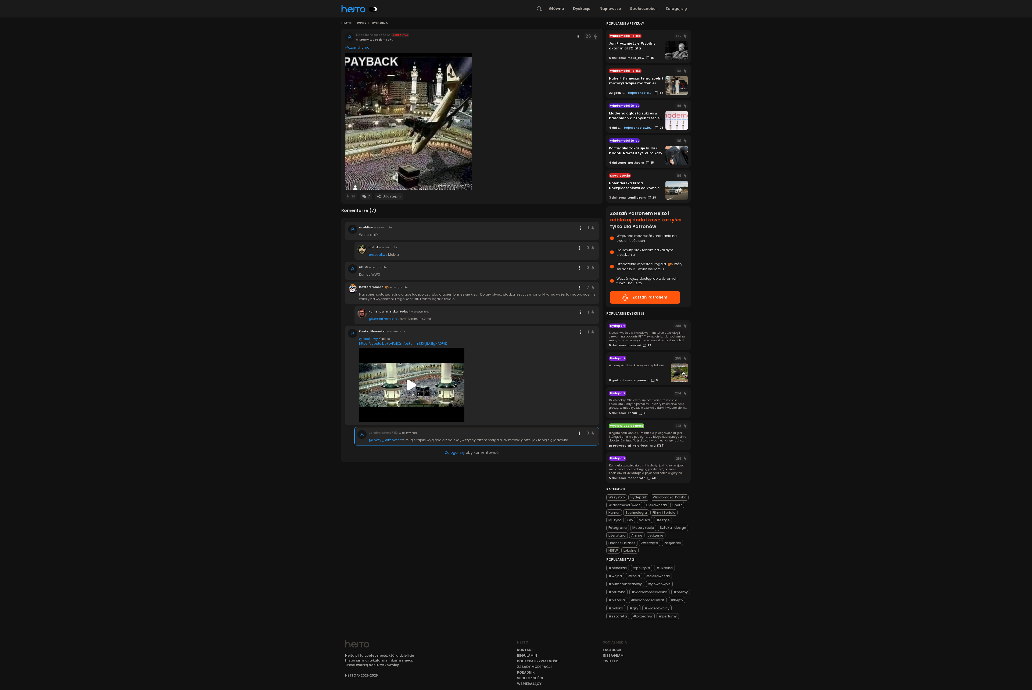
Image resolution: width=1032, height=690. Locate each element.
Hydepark (638, 497)
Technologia (636, 512)
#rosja (634, 576)
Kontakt (525, 650)
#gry (633, 608)
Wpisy (361, 23)
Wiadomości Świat (624, 505)
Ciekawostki (656, 505)
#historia (616, 600)
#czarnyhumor (358, 47)
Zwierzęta (649, 543)
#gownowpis (659, 584)
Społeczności (643, 8)
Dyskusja (380, 23)
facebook (612, 650)
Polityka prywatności (538, 661)
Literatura (617, 535)
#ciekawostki (658, 576)
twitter (610, 661)
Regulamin (527, 655)
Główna (556, 8)
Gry (630, 520)
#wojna (615, 576)
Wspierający (529, 683)
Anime (636, 535)
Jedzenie (655, 535)
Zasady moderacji (534, 666)
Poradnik (526, 672)
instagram (613, 655)
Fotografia (617, 527)
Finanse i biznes (621, 543)
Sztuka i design (673, 527)
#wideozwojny (656, 608)
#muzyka (616, 592)
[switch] (373, 9)
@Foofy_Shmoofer (384, 440)
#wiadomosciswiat (648, 600)
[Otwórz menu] (578, 36)
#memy (680, 592)
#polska (615, 608)
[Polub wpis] (595, 36)
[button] (408, 121)
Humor (614, 512)
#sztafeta (617, 616)
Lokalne (630, 550)
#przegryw (643, 616)
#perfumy (668, 616)
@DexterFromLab (382, 319)
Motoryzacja (643, 527)
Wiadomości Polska (669, 497)
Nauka (644, 520)
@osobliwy (377, 254)
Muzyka (615, 520)
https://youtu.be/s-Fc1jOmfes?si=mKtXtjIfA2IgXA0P (401, 343)
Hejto (346, 23)
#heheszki (617, 568)
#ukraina (664, 568)
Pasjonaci (672, 543)
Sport (677, 505)
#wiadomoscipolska (649, 592)
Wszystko (616, 497)
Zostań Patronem (649, 297)
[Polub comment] (593, 228)
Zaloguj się (676, 8)
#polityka (641, 568)
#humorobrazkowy (625, 584)
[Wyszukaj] (539, 9)
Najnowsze (610, 8)
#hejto (677, 600)
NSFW (613, 550)
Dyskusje (581, 8)
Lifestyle (663, 520)
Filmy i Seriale (664, 512)
